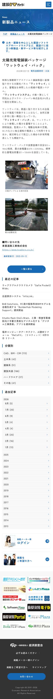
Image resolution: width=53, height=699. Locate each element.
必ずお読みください (26, 652)
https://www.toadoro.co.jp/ (18, 249)
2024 (6, 460)
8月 (7, 403)
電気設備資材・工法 (40, 70)
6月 (7, 415)
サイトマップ (39, 667)
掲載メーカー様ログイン (26, 660)
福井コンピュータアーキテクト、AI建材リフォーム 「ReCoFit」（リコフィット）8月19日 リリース (25, 335)
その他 (7, 383)
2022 (6, 472)
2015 (6, 514)
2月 (7, 440)
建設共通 (8, 371)
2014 (6, 520)
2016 (6, 508)
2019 (6, 490)
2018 (6, 496)
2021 (6, 478)
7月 (7, 409)
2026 (6, 399)
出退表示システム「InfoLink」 (18, 296)
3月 (7, 434)
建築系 (7, 365)
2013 (6, 526)
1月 (7, 447)
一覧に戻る (26, 268)
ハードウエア (11, 377)
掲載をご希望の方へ (17, 667)
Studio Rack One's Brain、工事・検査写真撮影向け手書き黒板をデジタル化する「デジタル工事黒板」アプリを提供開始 (26, 321)
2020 (6, 484)
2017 (6, 502)
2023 (6, 466)
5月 (7, 422)
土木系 (7, 359)
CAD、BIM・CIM (12, 353)
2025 (6, 454)
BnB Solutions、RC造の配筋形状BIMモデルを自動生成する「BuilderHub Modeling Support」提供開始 (26, 307)
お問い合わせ (26, 676)
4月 (7, 428)
